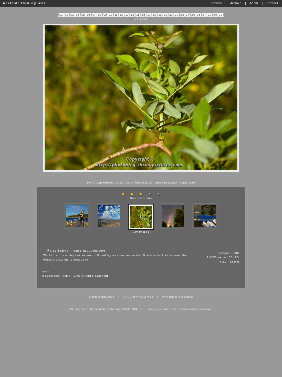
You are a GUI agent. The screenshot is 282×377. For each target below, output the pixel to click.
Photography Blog (102, 296)
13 (127, 14)
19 (160, 14)
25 (193, 14)
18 (154, 14)
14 (132, 14)
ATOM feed (145, 296)
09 (105, 14)
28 (210, 14)
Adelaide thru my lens (24, 3)
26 (198, 14)
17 (149, 14)
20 (165, 14)
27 (204, 14)
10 (111, 14)
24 (187, 14)
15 (138, 14)
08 (100, 14)
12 (121, 14)
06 (89, 14)
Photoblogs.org (172, 296)
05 (83, 14)
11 (116, 14)
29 (215, 14)
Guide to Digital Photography (175, 182)
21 (171, 14)
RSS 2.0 (129, 296)
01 (61, 14)
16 (143, 14)
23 (182, 14)
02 (67, 14)
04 (78, 14)
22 (176, 14)
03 (72, 14)
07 (94, 14)
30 (221, 14)
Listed (188, 296)
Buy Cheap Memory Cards (104, 182)
